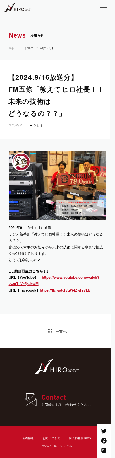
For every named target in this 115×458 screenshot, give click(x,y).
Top (11, 48)
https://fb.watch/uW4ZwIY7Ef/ (65, 290)
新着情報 (28, 438)
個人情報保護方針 (81, 438)
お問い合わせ (52, 438)
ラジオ (38, 125)
